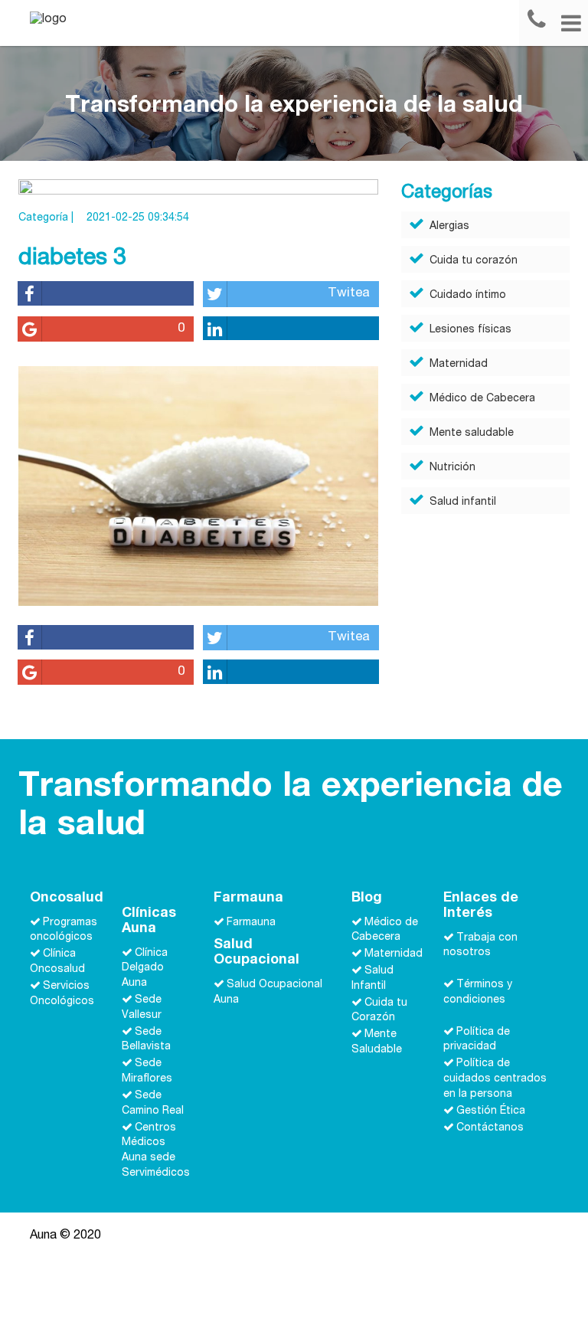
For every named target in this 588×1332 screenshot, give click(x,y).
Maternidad (459, 364)
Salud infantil (463, 502)
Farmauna (251, 922)
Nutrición (452, 468)
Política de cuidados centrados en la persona (495, 1079)
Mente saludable (472, 433)
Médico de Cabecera (482, 399)
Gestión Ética (490, 1111)
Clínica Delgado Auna (145, 968)
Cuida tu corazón (474, 261)
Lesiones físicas (470, 330)
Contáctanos (490, 1127)
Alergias (449, 226)
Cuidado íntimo (468, 295)
